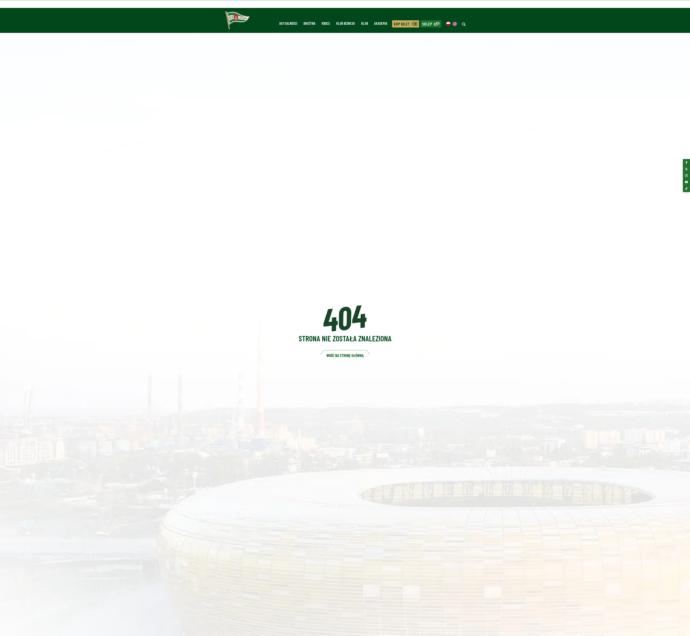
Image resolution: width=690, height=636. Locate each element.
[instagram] (686, 175)
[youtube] (686, 182)
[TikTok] (686, 188)
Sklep (427, 24)
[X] (686, 169)
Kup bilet (402, 24)
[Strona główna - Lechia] (237, 21)
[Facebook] (686, 162)
